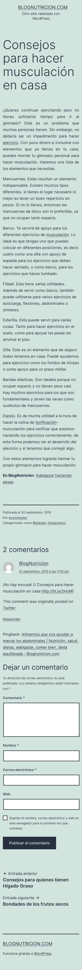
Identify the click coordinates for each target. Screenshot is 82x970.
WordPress (42, 953)
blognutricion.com (43, 7)
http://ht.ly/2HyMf (58, 591)
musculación (57, 234)
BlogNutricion (33, 563)
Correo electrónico (19, 770)
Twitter (9, 608)
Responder (11, 619)
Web (6, 794)
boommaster (18, 518)
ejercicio (10, 142)
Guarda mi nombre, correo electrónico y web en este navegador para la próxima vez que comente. (44, 823)
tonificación (45, 422)
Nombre (11, 745)
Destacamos (57, 523)
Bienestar (39, 523)
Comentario (14, 698)
